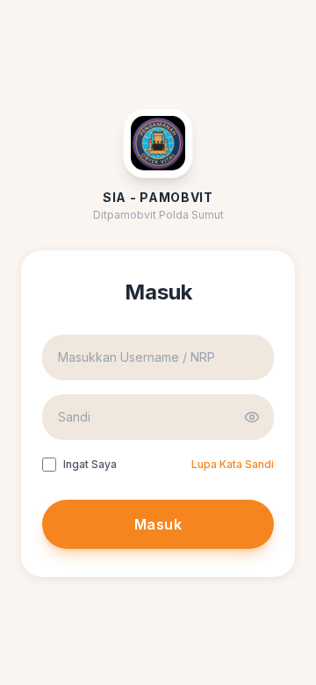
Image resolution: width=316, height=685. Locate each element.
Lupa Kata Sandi (232, 464)
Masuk (158, 524)
